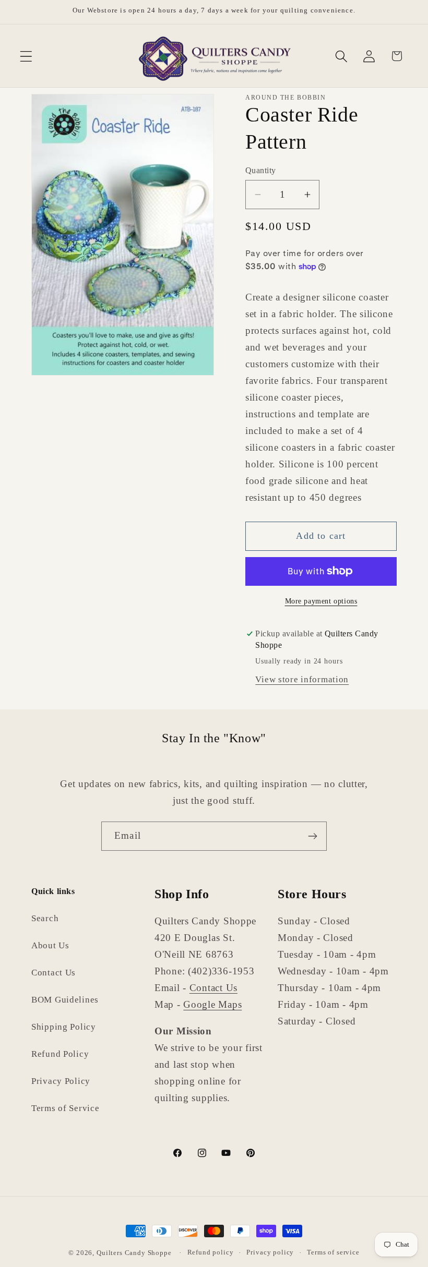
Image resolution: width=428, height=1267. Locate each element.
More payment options (321, 601)
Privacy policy (270, 1252)
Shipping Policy (63, 1027)
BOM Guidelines (65, 1000)
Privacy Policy (60, 1081)
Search (44, 918)
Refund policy (210, 1252)
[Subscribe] (312, 836)
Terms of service (333, 1252)
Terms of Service (65, 1108)
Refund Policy (60, 1054)
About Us (50, 945)
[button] (26, 56)
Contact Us (53, 973)
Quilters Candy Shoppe (134, 1253)
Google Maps (212, 1004)
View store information (302, 679)
